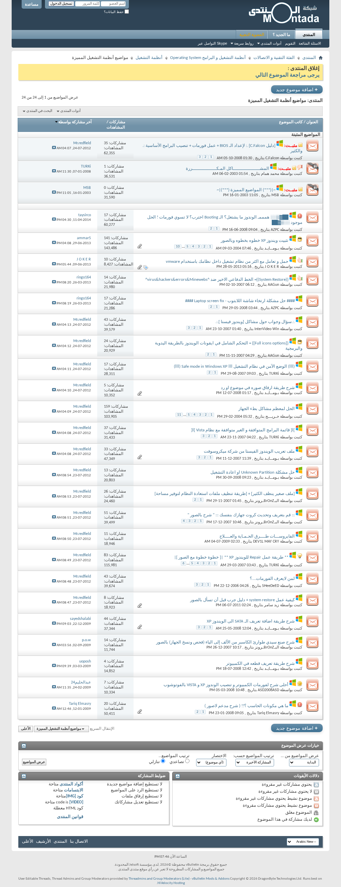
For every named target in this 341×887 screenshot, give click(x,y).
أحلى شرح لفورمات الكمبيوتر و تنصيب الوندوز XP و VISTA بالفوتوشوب (226, 685)
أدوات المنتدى (271, 43)
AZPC (275, 230)
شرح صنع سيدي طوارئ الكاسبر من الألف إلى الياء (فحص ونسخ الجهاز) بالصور (225, 642)
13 (106, 470)
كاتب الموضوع (291, 122)
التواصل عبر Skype (212, 43)
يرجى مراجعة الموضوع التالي (287, 75)
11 (179, 415)
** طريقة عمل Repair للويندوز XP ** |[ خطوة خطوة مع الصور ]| (231, 557)
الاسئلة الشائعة (310, 43)
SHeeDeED (270, 586)
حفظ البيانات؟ (114, 12)
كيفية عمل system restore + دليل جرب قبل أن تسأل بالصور (242, 600)
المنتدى (309, 34)
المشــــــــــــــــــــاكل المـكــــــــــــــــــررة (227, 169)
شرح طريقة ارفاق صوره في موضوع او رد (258, 388)
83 (106, 555)
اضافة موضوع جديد (297, 89)
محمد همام (270, 174)
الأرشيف (43, 841)
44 (106, 619)
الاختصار (219, 756)
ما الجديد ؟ (281, 34)
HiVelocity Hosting (171, 883)
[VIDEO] (76, 802)
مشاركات (117, 122)
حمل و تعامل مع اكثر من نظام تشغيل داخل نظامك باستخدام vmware (227, 261)
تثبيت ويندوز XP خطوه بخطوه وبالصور (254, 240)
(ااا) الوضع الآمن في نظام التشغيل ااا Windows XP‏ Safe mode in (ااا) (234, 366)
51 (106, 513)
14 (106, 277)
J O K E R (272, 267)
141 (107, 238)
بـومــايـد (271, 248)
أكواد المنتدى (71, 784)
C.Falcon (272, 158)
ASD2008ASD (268, 690)
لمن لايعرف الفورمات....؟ (272, 579)
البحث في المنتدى (39, 111)
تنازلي (155, 762)
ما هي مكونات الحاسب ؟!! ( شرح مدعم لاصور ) (246, 706)
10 (178, 246)
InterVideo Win (266, 329)
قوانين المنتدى (70, 817)
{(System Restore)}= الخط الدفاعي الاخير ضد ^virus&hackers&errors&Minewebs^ (216, 279)
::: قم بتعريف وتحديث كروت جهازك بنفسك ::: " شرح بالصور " (241, 515)
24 (106, 341)
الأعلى (26, 729)
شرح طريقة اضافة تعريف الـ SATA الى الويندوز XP (251, 621)
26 (106, 492)
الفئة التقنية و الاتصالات (274, 58)
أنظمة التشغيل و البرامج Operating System (208, 58)
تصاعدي (177, 762)
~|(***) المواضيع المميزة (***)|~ (246, 190)
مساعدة (31, 4)
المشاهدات (116, 128)
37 (106, 428)
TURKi (274, 374)
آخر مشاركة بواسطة (75, 122)
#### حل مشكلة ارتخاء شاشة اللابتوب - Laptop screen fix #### (240, 301)
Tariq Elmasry (268, 713)
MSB (275, 195)
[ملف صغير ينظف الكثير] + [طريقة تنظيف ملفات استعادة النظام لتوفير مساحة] (225, 494)
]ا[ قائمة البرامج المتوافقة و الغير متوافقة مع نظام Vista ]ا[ (243, 430)
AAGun (273, 285)
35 (106, 143)
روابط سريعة (243, 43)
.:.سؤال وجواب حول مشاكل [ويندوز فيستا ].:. (255, 322)
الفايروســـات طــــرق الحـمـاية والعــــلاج (257, 536)
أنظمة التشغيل (149, 58)
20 (106, 704)
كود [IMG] (74, 796)
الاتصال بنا (79, 841)
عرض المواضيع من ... (300, 756)
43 (106, 320)
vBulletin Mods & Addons (210, 879)
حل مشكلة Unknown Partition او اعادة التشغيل (252, 472)
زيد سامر (271, 605)
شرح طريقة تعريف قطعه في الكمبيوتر (260, 664)
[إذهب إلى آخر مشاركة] (54, 148)
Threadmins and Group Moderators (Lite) (159, 879)
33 (106, 449)
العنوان (312, 122)
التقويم (290, 43)
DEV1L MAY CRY (266, 542)
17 (106, 215)
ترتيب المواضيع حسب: (253, 756)
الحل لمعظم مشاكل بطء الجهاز (266, 409)
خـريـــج (272, 417)
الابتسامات (73, 790)
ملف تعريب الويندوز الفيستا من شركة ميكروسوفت (249, 451)
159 (107, 407)
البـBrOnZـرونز (267, 501)
